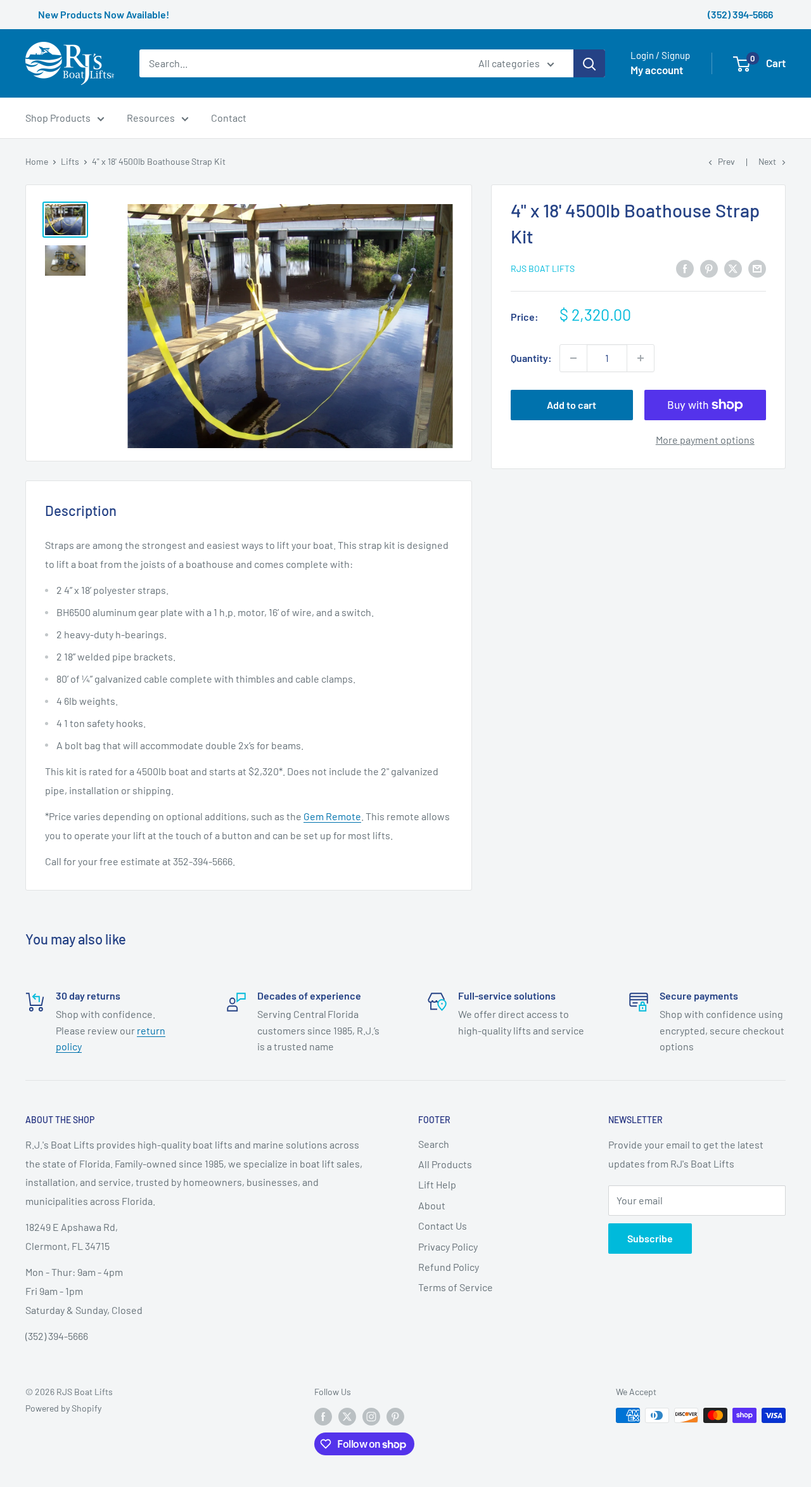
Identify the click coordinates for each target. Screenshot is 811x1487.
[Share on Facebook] (685, 268)
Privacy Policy (448, 1246)
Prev (726, 161)
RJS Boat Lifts (543, 268)
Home (36, 161)
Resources (151, 118)
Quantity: (531, 358)
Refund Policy (448, 1267)
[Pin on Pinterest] (709, 268)
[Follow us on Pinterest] (395, 1417)
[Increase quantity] (640, 358)
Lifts (70, 161)
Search (433, 1144)
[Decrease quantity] (573, 358)
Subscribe (650, 1238)
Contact (228, 118)
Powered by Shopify (63, 1408)
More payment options (705, 440)
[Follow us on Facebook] (323, 1417)
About (431, 1205)
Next (767, 161)
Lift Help (437, 1184)
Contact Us (442, 1226)
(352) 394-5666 (740, 14)
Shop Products (58, 118)
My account (656, 70)
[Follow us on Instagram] (371, 1417)
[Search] (589, 63)
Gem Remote (332, 816)
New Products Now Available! (103, 14)
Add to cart (571, 405)
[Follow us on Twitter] (347, 1417)
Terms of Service (455, 1287)
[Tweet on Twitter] (733, 268)
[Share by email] (757, 268)
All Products (445, 1164)
